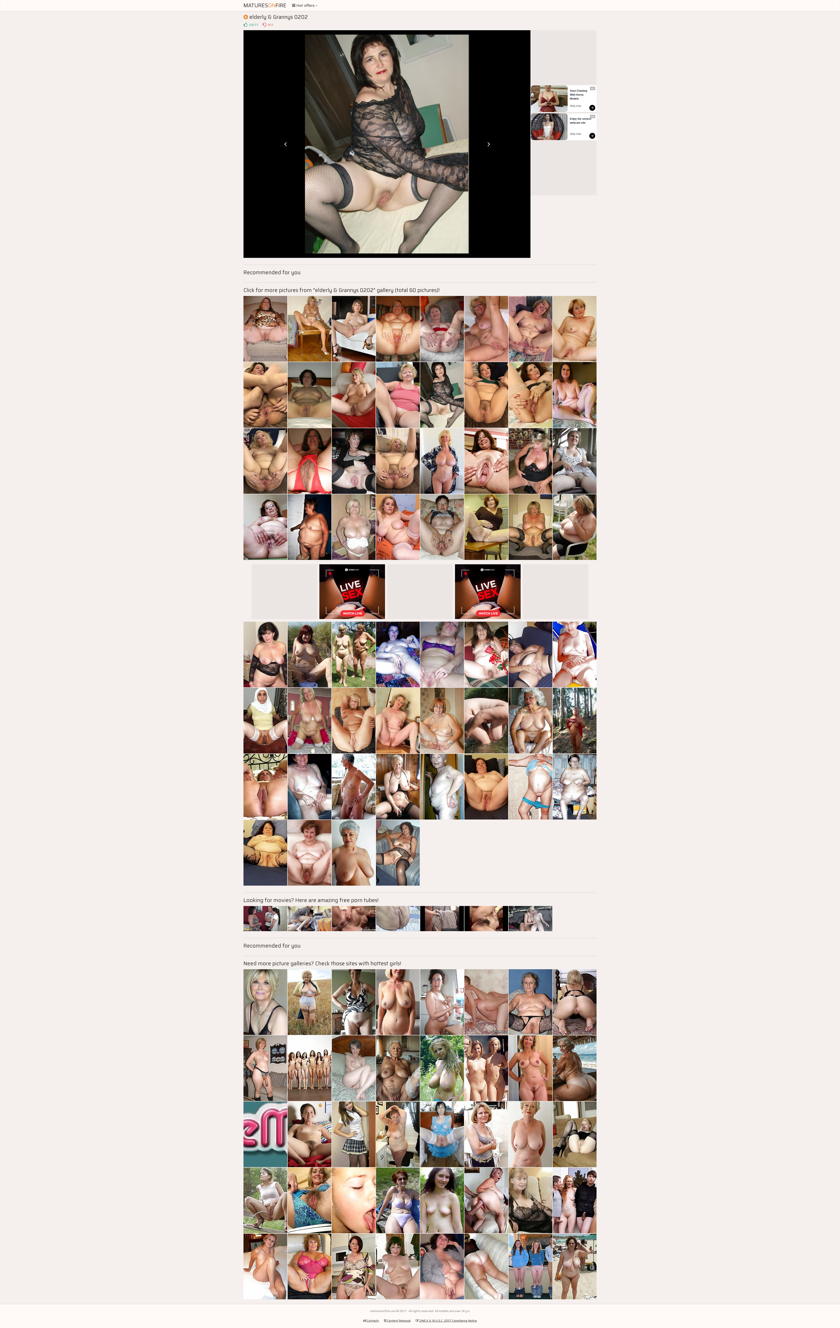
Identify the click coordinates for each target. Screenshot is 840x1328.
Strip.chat (575, 105)
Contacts (372, 1320)
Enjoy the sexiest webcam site (581, 120)
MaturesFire (264, 5)
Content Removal (398, 1320)
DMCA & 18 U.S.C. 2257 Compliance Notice (448, 1320)
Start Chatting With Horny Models (579, 94)
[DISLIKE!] (264, 24)
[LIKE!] (245, 24)
